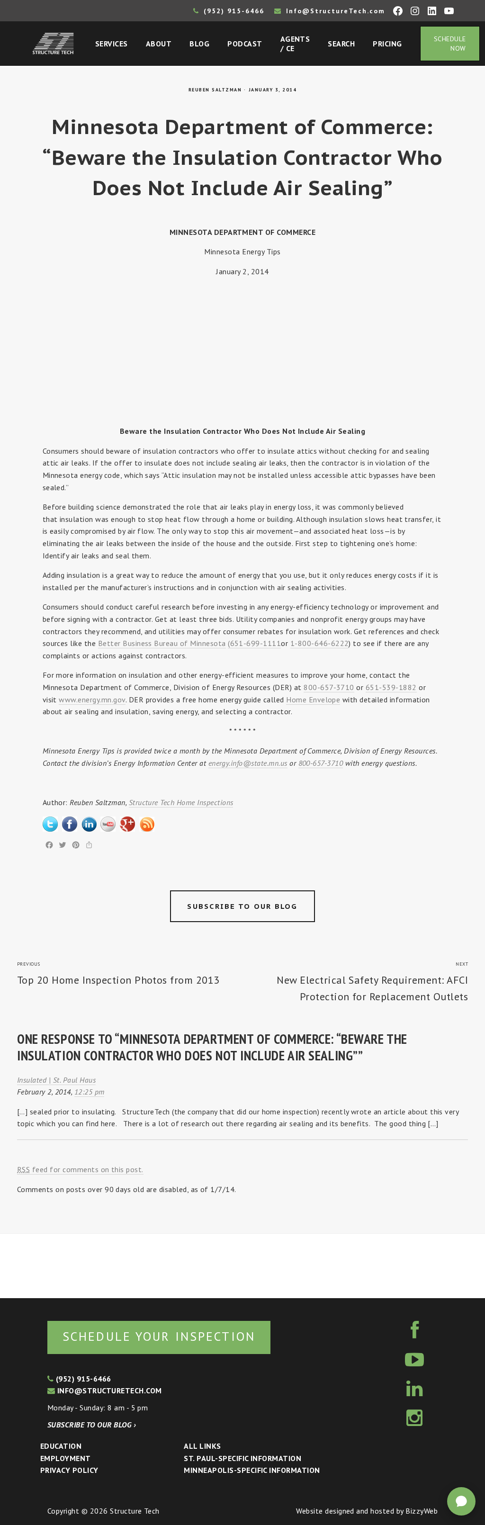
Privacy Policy (69, 1470)
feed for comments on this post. (80, 1169)
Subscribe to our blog (242, 906)
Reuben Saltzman (215, 90)
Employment (65, 1458)
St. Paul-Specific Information (242, 1458)
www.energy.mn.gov (92, 699)
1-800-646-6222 (319, 643)
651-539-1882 (391, 687)
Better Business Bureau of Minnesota (162, 643)
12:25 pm (89, 1091)
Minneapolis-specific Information (252, 1470)
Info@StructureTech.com (334, 11)
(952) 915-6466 (232, 11)
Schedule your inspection (159, 1336)
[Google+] (127, 822)
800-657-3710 (329, 687)
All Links (202, 1446)
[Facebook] (69, 822)
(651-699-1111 (254, 643)
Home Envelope (313, 699)
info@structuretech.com (108, 1390)
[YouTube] (108, 822)
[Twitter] (50, 822)
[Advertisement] (243, 351)
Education (60, 1446)
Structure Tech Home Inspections (181, 802)
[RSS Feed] (146, 822)
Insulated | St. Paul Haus (56, 1080)
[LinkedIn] (89, 822)
